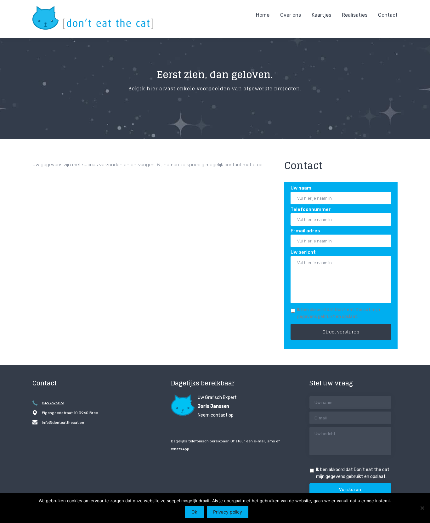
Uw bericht (303, 252)
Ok (194, 511)
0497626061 (53, 403)
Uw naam (301, 188)
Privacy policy (227, 511)
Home (262, 15)
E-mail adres (305, 231)
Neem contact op (216, 415)
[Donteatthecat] (92, 18)
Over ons (290, 15)
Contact (388, 15)
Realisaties (354, 15)
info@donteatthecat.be (63, 422)
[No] (422, 508)
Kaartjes (321, 15)
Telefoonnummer (311, 209)
